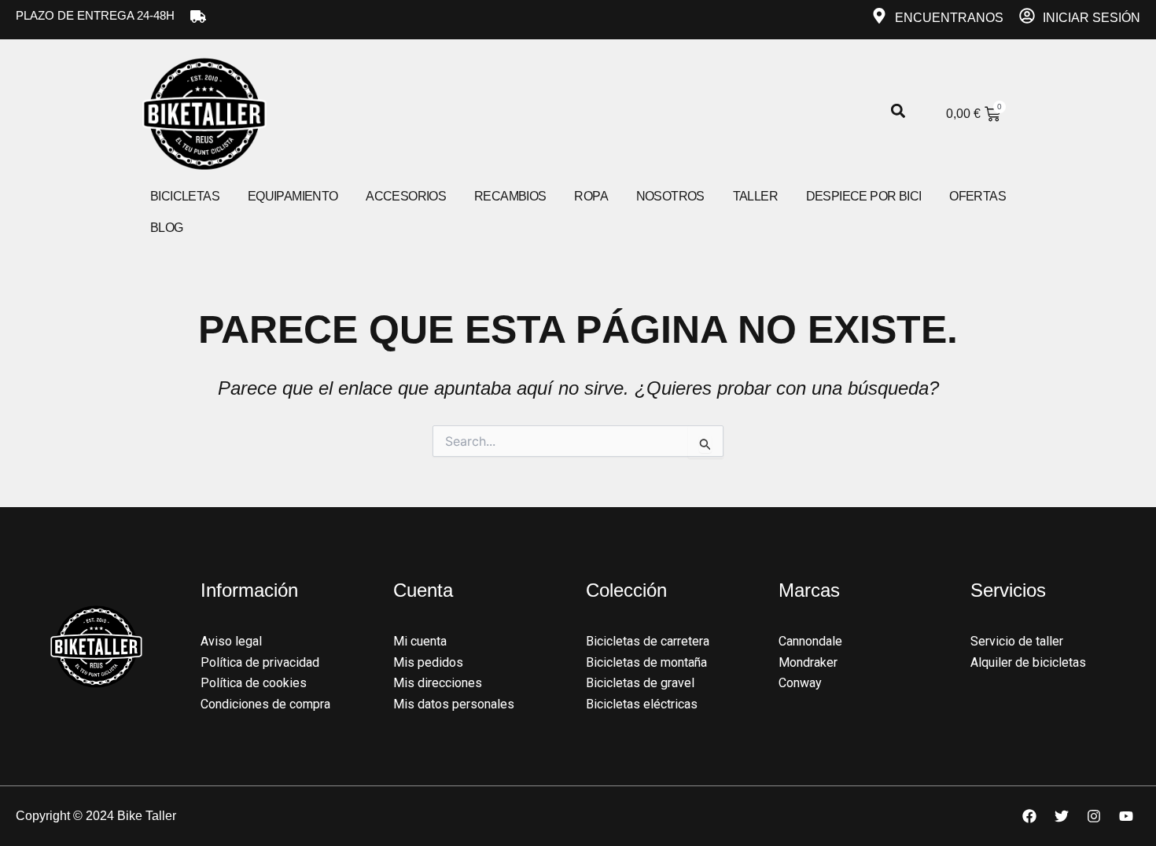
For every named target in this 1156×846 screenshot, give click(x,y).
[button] (898, 111)
